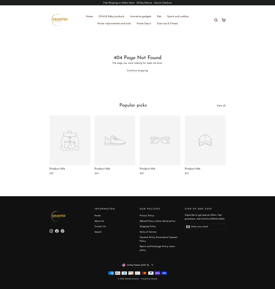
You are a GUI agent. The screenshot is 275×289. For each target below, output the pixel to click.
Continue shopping (137, 70)
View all (221, 105)
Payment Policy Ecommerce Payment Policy (158, 239)
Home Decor (144, 23)
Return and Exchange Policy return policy (157, 248)
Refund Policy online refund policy (157, 221)
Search (98, 231)
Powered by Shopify (149, 278)
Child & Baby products (111, 16)
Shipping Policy (148, 226)
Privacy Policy (147, 215)
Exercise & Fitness (167, 23)
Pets (159, 16)
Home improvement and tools (114, 23)
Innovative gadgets (140, 16)
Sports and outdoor (178, 16)
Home (89, 16)
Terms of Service (148, 231)
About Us (99, 221)
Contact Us (100, 226)
